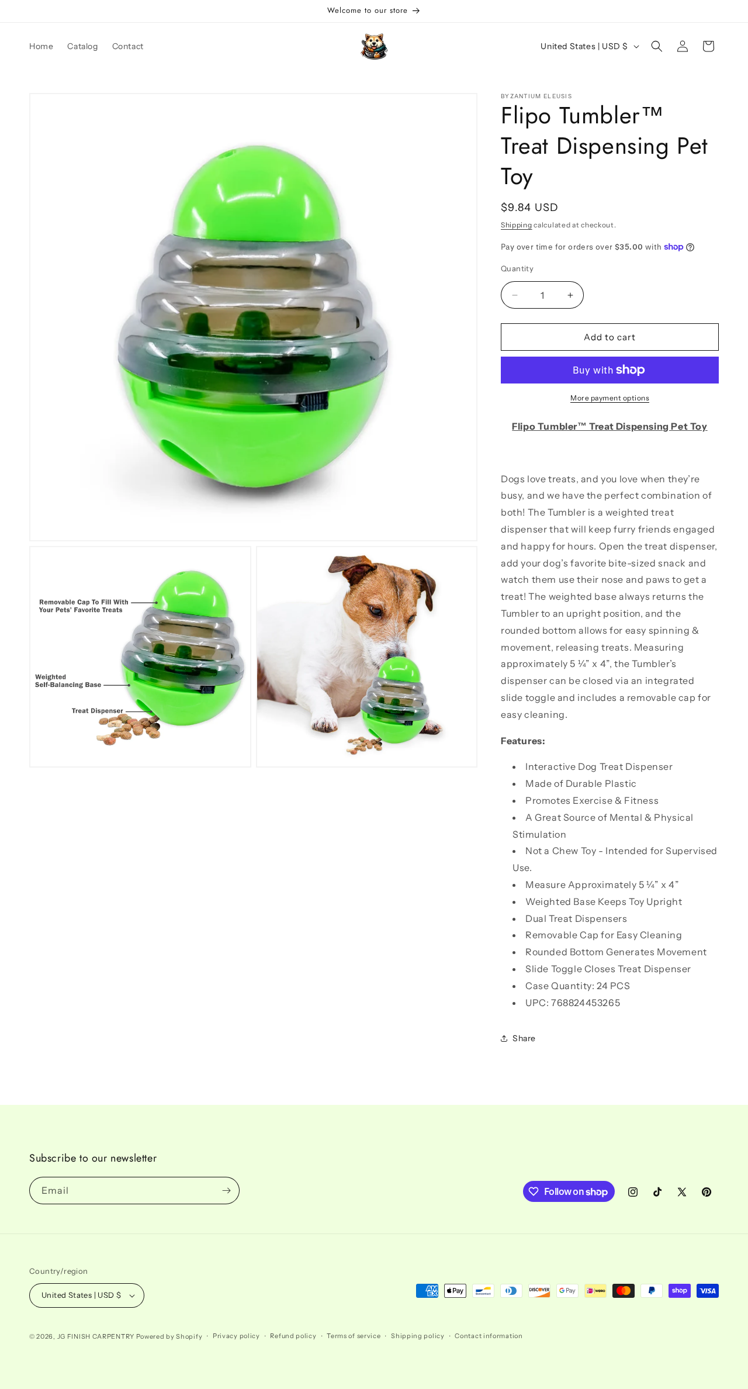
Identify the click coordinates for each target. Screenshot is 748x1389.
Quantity (517, 268)
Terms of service (353, 1336)
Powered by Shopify (169, 1336)
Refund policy (293, 1336)
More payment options (609, 397)
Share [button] (524, 1038)
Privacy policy (236, 1336)
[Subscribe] (226, 1190)
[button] (657, 46)
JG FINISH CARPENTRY (95, 1336)
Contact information (488, 1336)
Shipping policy (418, 1336)
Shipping (516, 224)
